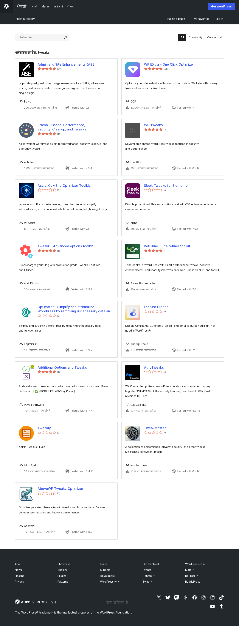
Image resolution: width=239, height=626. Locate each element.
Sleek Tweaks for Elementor (166, 185)
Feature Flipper (156, 307)
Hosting (19, 575)
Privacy (19, 581)
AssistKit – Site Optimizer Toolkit (64, 185)
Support (105, 569)
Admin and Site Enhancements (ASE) (67, 64)
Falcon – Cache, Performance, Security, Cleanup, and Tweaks (62, 127)
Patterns (63, 581)
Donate (149, 575)
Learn (103, 564)
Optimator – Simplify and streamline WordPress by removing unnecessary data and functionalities (75, 309)
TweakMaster (155, 428)
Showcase (64, 564)
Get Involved (151, 564)
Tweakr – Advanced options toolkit (65, 246)
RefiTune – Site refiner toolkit (167, 246)
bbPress (192, 575)
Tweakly (44, 428)
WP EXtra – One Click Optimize (168, 64)
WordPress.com (196, 564)
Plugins (62, 575)
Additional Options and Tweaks (62, 367)
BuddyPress (194, 581)
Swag (148, 581)
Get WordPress (221, 6)
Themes (63, 569)
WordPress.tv (110, 581)
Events (147, 569)
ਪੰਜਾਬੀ (54, 602)
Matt (189, 569)
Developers (107, 575)
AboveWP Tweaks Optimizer (60, 489)
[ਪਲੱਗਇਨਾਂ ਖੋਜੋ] (65, 37)
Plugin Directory (25, 18)
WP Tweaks (153, 125)
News (18, 569)
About (18, 564)
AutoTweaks (154, 367)
